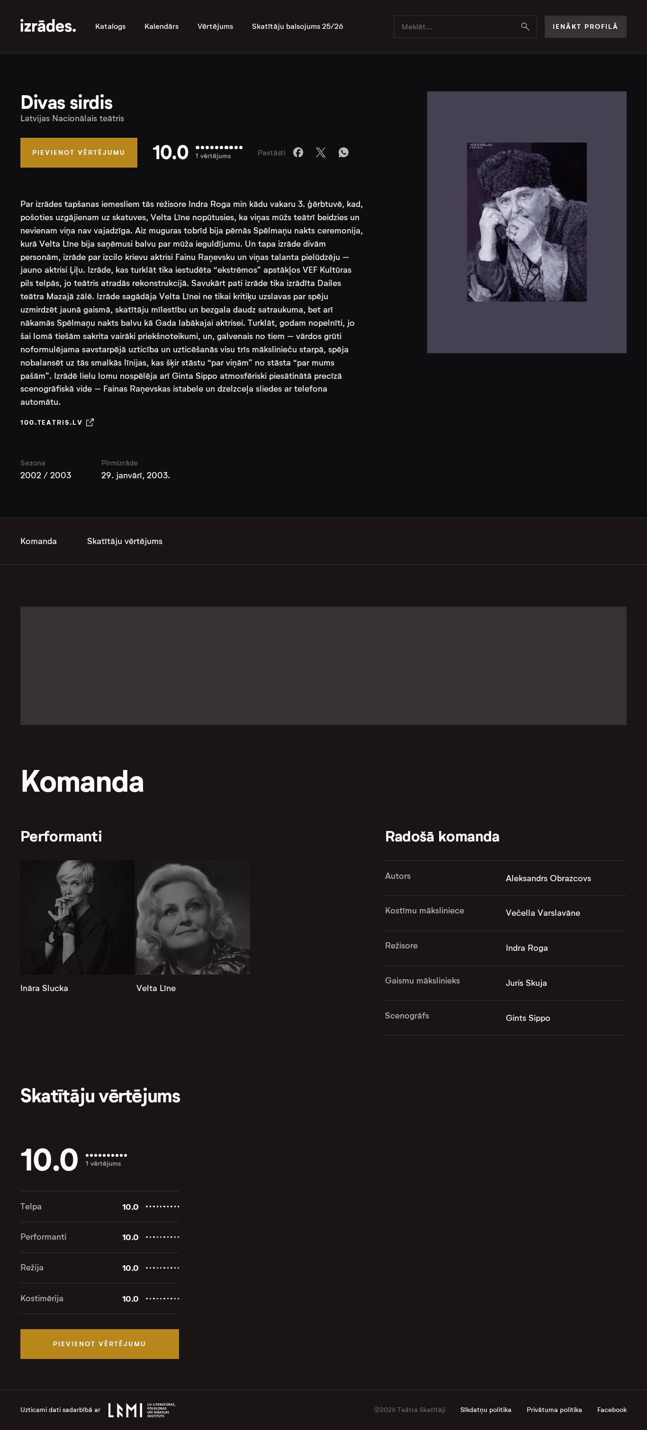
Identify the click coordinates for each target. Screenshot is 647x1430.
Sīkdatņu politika (486, 1410)
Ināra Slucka (44, 988)
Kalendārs (161, 26)
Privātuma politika (554, 1410)
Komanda (38, 541)
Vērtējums (215, 26)
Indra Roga (527, 948)
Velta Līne (156, 988)
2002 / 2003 (45, 475)
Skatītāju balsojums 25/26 (297, 26)
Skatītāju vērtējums (124, 541)
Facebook (612, 1410)
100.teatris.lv (51, 422)
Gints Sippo (528, 1018)
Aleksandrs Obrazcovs (548, 878)
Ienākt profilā (586, 26)
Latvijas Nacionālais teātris (72, 118)
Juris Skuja (526, 983)
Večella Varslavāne (543, 913)
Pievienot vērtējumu (79, 152)
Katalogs (110, 26)
